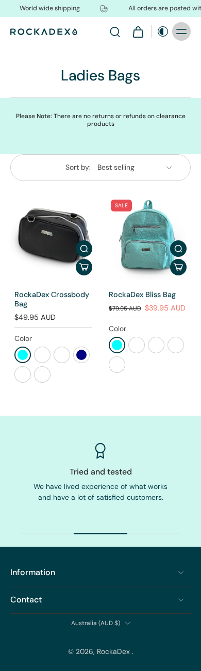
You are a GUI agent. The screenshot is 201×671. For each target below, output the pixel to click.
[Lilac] (42, 374)
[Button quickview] (84, 248)
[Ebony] (22, 374)
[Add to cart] (84, 267)
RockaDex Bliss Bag (142, 294)
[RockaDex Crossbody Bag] (53, 236)
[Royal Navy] (81, 355)
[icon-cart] (137, 31)
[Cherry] (156, 345)
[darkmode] (160, 31)
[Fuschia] (62, 355)
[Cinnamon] (42, 355)
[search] (115, 31)
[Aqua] (22, 355)
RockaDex (114, 651)
